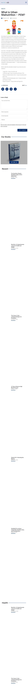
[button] (2, 89)
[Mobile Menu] (26, 2)
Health (3, 8)
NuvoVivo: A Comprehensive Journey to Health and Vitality (17, 246)
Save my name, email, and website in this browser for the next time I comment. (13, 125)
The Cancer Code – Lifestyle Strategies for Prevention (16, 317)
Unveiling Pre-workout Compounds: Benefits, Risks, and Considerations (17, 530)
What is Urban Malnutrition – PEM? (13, 13)
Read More (13, 178)
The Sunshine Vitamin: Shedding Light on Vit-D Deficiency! (16, 175)
